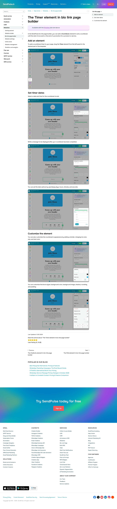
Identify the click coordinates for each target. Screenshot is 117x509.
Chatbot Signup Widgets (38, 457)
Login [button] (104, 4)
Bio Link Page (63, 443)
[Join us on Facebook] (94, 497)
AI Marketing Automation (66, 472)
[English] (98, 4)
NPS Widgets (63, 460)
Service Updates (64, 484)
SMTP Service (7, 433)
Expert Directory (92, 450)
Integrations (91, 443)
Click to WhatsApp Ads (37, 448)
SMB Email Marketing (9, 452)
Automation (7, 19)
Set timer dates (98, 17)
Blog (89, 440)
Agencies (90, 457)
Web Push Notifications (66, 450)
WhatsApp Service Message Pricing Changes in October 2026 (49, 373)
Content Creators (8, 467)
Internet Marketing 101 (94, 438)
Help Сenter (91, 433)
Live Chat (62, 462)
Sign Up (111, 4)
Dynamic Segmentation (66, 469)
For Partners (93, 454)
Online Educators (8, 464)
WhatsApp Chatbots (37, 438)
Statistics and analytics (11, 47)
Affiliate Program (92, 462)
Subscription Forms (8, 438)
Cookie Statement (19, 497)
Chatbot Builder (35, 431)
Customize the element (100, 20)
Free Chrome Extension (9, 450)
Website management (11, 44)
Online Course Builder (66, 431)
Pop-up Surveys (64, 457)
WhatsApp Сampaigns (37, 445)
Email (5, 428)
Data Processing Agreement (47, 497)
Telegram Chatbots (36, 467)
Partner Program (92, 464)
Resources (54, 4)
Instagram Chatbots (36, 433)
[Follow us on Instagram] (109, 497)
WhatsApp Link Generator (38, 450)
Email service (8, 16)
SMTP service (8, 56)
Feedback (62, 481)
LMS (61, 433)
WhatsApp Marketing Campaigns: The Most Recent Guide (48, 368)
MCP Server (91, 448)
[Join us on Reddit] (112, 497)
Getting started (9, 30)
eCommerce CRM (64, 438)
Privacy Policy (7, 497)
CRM (5, 25)
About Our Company (68, 476)
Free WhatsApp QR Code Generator (41, 452)
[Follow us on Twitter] (98, 497)
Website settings (9, 39)
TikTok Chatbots (35, 436)
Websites (7, 28)
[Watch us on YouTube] (101, 497)
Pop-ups (6, 50)
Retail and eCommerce (9, 462)
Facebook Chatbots (36, 464)
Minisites (47, 28)
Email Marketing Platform (10, 455)
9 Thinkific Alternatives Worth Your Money (43, 370)
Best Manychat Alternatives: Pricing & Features (45, 366)
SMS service (7, 62)
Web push (7, 59)
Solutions (7, 459)
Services (63, 428)
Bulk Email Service (8, 431)
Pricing (38, 4)
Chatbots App (35, 460)
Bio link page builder (10, 36)
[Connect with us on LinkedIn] (105, 497)
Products (30, 4)
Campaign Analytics (8, 443)
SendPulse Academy (93, 431)
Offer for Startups (93, 467)
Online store (8, 41)
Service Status (92, 436)
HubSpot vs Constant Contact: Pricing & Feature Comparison (49, 375)
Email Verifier (6, 448)
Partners (63, 4)
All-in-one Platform (65, 467)
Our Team (62, 479)
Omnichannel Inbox (65, 464)
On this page (96, 11)
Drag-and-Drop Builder (9, 436)
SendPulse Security (31, 497)
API (89, 445)
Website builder (9, 33)
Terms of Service (62, 497)
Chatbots (6, 22)
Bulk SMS (62, 445)
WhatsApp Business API (38, 443)
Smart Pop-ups (64, 452)
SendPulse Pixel (64, 455)
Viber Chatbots (35, 462)
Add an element (98, 14)
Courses (6, 53)
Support (45, 4)
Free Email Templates (9, 445)
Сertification (91, 460)
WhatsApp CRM (35, 455)
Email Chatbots (35, 440)
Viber (61, 448)
